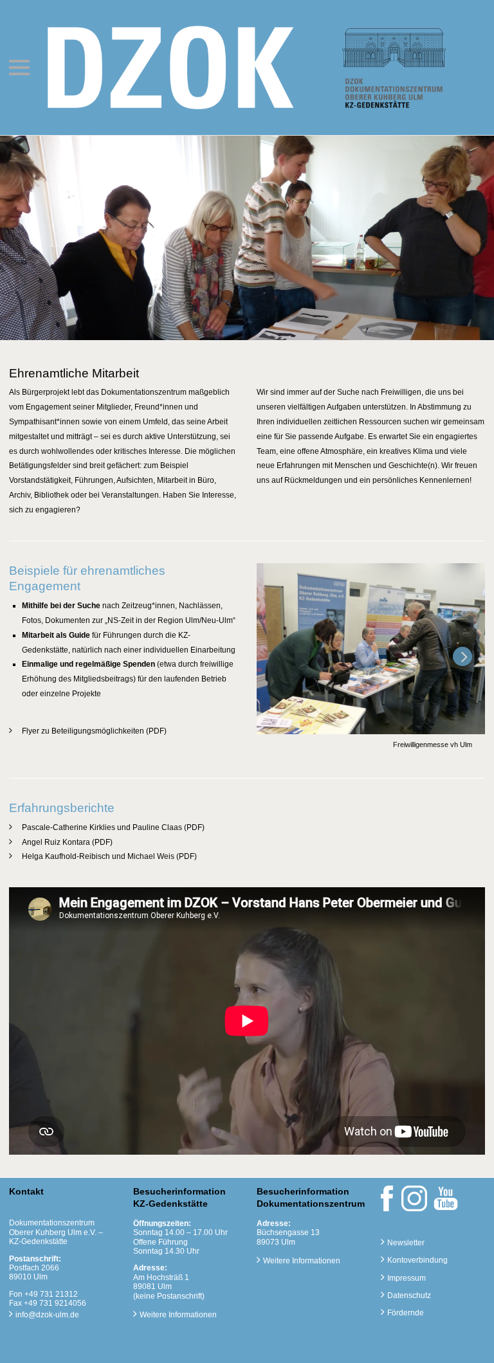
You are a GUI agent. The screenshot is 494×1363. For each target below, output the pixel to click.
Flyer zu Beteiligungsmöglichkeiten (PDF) (94, 731)
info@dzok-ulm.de (47, 1314)
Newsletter (406, 1242)
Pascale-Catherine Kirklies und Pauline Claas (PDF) (113, 827)
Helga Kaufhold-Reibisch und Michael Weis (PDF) (109, 856)
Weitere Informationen (178, 1314)
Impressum (406, 1278)
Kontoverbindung (417, 1260)
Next (460, 667)
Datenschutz (409, 1295)
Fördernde (405, 1312)
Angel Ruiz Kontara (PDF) (67, 842)
